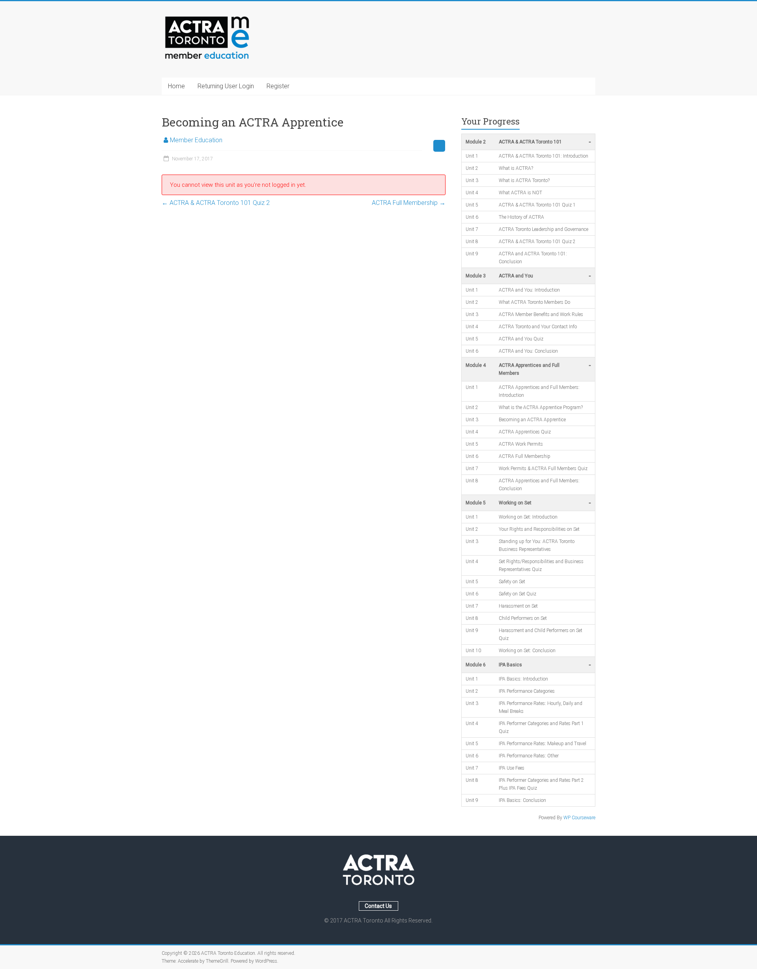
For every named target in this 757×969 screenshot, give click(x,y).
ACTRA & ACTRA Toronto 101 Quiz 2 (216, 202)
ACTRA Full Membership (409, 202)
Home (176, 86)
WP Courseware (579, 817)
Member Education (196, 140)
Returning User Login (226, 86)
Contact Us (378, 906)
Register (278, 86)
